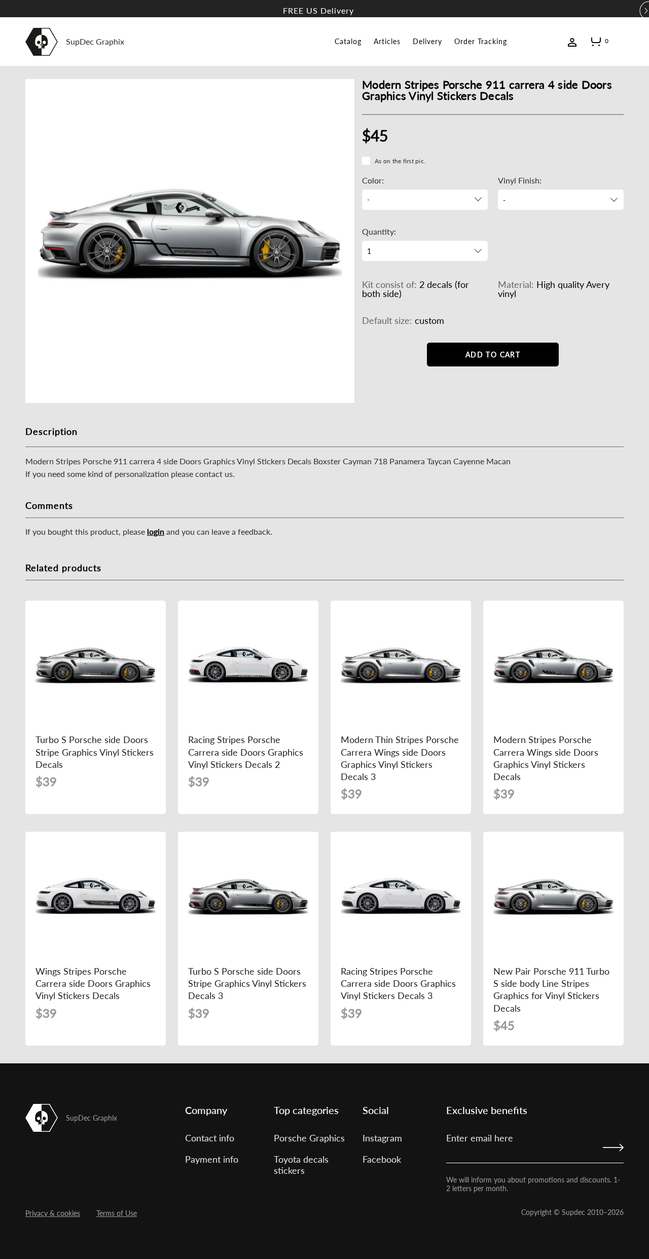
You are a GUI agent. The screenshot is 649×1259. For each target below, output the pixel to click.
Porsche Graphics (309, 1137)
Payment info (211, 1159)
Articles (387, 41)
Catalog (348, 41)
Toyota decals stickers (301, 1165)
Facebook (382, 1159)
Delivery (427, 41)
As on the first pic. (400, 161)
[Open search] (620, 41)
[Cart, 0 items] (596, 44)
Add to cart (492, 354)
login (155, 531)
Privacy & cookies (52, 1213)
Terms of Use (116, 1213)
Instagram (382, 1137)
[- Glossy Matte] (561, 200)
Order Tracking (480, 41)
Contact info (209, 1137)
